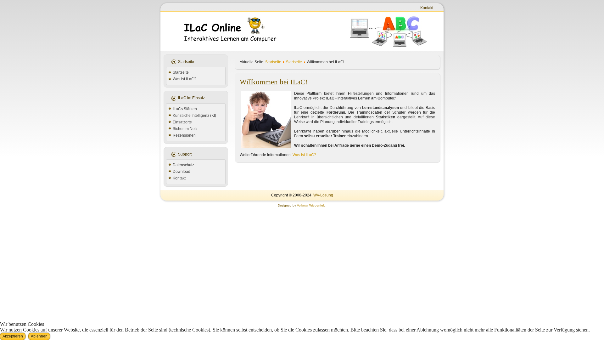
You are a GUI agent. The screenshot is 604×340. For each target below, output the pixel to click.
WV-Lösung (323, 195)
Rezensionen (184, 135)
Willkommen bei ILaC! (274, 82)
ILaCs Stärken (185, 109)
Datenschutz (183, 165)
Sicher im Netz (185, 129)
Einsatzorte (182, 122)
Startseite (181, 72)
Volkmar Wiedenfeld (311, 205)
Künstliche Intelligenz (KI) (194, 115)
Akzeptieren (13, 336)
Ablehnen (39, 336)
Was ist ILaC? (184, 79)
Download (181, 171)
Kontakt (426, 8)
